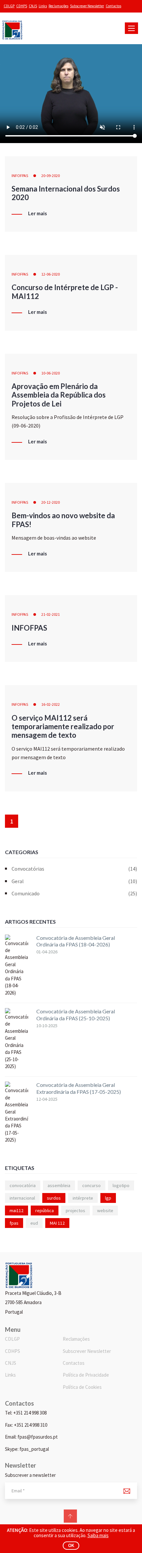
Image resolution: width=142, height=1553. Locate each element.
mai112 (16, 1210)
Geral (74, 881)
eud (34, 1223)
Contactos (113, 6)
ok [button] (71, 1545)
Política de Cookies (82, 1387)
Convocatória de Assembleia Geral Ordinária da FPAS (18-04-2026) (75, 941)
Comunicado (74, 893)
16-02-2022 (50, 704)
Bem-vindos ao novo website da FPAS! (63, 519)
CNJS (33, 6)
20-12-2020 (50, 502)
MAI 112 (57, 1223)
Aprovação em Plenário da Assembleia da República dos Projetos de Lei (59, 395)
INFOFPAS (20, 175)
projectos (75, 1210)
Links (43, 6)
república (44, 1210)
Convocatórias (74, 868)
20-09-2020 (50, 175)
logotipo (121, 1185)
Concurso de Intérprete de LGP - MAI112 (65, 291)
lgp (108, 1198)
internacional (22, 1198)
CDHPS (21, 6)
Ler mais (37, 213)
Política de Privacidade (86, 1375)
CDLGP (9, 6)
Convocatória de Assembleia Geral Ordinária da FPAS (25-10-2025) (75, 1014)
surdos (54, 1198)
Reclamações (58, 6)
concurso (91, 1185)
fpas (14, 1223)
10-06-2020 (50, 373)
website (105, 1210)
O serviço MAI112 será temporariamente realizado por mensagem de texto (63, 726)
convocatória (23, 1185)
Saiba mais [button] (98, 1535)
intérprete (83, 1198)
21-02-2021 (50, 614)
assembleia (59, 1185)
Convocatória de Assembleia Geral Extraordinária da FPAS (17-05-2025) (78, 1088)
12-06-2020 (50, 274)
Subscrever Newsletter (87, 6)
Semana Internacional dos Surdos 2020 (66, 193)
